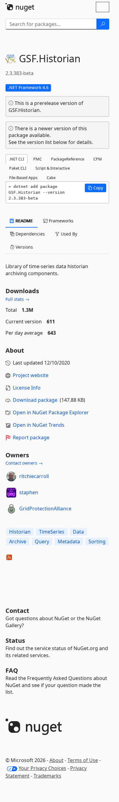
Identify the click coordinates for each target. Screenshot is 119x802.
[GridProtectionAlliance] (11, 508)
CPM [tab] (97, 159)
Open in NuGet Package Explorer (51, 412)
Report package (31, 437)
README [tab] (23, 221)
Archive (17, 541)
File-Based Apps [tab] (23, 177)
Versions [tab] (23, 247)
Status (15, 640)
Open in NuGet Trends (38, 425)
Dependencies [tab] (29, 234)
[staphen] (11, 492)
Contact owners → (24, 463)
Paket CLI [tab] (17, 168)
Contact (17, 610)
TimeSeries (51, 531)
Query (42, 541)
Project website (31, 375)
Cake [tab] (51, 177)
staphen (28, 492)
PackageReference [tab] (67, 159)
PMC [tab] (37, 159)
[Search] (102, 24)
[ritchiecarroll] (11, 476)
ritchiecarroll (34, 476)
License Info (27, 387)
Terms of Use (82, 760)
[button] (95, 188)
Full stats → (17, 299)
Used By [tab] (68, 234)
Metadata (69, 541)
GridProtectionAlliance (45, 508)
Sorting (97, 541)
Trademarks (47, 775)
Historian (20, 531)
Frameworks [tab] (61, 221)
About (56, 760)
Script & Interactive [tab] (52, 168)
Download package (35, 400)
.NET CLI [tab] (16, 159)
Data (78, 531)
